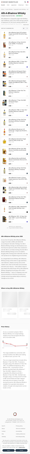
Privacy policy (19, 426)
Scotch (3, 5)
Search (3, 426)
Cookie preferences (20, 434)
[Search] (25, 2)
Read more (26, 24)
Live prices (18, 15)
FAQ (3, 434)
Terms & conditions (20, 428)
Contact (3, 431)
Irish (8, 5)
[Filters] (23, 28)
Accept (21, 450)
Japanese (13, 5)
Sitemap (4, 436)
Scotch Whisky (9, 9)
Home (2, 9)
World (27, 5)
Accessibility (19, 431)
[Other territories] (28, 2)
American (21, 5)
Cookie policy (22, 447)
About (3, 428)
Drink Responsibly (20, 436)
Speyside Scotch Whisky (20, 9)
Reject (8, 450)
